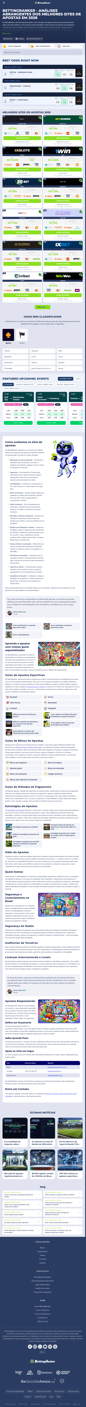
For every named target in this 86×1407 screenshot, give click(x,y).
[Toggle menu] (4, 3)
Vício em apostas (22, 1404)
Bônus (42, 1248)
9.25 (16, 414)
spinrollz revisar (63, 236)
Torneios (42, 1259)
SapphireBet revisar (22, 142)
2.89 (62, 411)
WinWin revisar (63, 299)
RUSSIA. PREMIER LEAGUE (45, 384)
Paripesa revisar (22, 236)
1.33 (28, 411)
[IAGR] (18, 1372)
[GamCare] (44, 1372)
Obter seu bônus (22, 138)
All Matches (8, 384)
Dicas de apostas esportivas (43, 1281)
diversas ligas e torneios (36, 687)
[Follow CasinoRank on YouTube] (45, 1347)
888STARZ (8, 414)
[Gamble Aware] (38, 1381)
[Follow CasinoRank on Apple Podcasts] (55, 1347)
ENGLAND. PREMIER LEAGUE (24, 384)
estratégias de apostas (16, 810)
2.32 (82, 414)
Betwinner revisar (63, 142)
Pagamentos (43, 1251)
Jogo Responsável (43, 1284)
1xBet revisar (63, 267)
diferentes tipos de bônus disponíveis (28, 747)
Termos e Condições (64, 1404)
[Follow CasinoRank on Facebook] (30, 1347)
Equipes (42, 1263)
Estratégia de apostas (42, 1277)
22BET (8, 410)
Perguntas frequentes (42, 1292)
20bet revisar (22, 204)
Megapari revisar (63, 204)
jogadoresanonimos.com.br (57, 1067)
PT (41, 1352)
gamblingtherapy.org (55, 1075)
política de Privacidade (49, 1404)
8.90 (16, 411)
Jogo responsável (35, 1404)
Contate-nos (43, 1317)
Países (42, 1255)
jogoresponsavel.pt (54, 1071)
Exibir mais (41, 307)
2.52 (49, 411)
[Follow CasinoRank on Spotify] (50, 1347)
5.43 (22, 414)
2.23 (82, 411)
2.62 (49, 414)
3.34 (55, 414)
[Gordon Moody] (63, 1372)
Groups (78, 378)
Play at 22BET (18, 423)
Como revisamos (42, 1310)
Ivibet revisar (22, 299)
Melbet (9, 417)
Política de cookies (10, 1404)
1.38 (28, 414)
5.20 (22, 411)
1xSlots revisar (22, 173)
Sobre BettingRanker (42, 1306)
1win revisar (63, 173)
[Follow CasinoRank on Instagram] (35, 1347)
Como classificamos (42, 1314)
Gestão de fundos (43, 1288)
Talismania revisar (22, 267)
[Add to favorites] (5, 71)
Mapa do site (42, 1321)
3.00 (62, 414)
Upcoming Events (65, 378)
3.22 (55, 411)
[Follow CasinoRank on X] (40, 1347)
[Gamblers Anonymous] (30, 1372)
